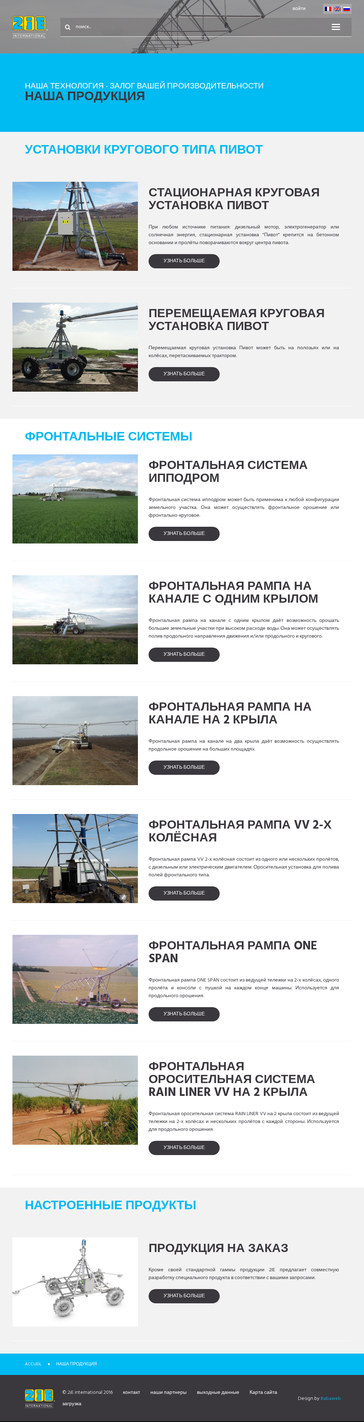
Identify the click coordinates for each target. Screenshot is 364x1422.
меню (340, 27)
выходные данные (218, 1392)
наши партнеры (168, 1392)
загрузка (71, 1404)
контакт (131, 1392)
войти (299, 9)
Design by (319, 1399)
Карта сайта (263, 1392)
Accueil (33, 1364)
